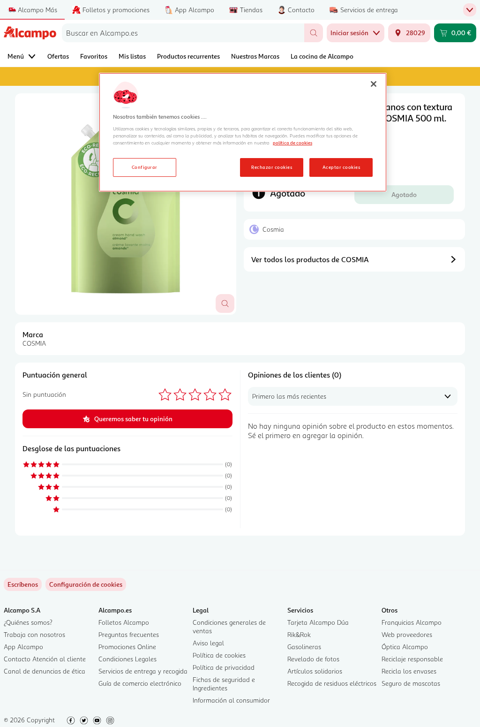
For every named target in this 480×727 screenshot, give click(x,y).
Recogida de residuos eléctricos (331, 683)
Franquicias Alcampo (412, 622)
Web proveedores (407, 634)
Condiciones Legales (127, 659)
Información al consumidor (231, 700)
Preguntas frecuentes (128, 634)
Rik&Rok (299, 634)
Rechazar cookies (271, 167)
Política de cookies (219, 655)
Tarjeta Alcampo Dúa (318, 622)
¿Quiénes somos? (28, 622)
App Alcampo (23, 647)
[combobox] (183, 33)
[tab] (125, 204)
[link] (85, 584)
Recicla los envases (409, 671)
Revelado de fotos (313, 659)
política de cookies (292, 142)
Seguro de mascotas (411, 683)
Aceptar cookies (341, 167)
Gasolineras (304, 647)
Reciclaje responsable (412, 659)
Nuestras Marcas (255, 56)
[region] (243, 132)
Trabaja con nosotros (34, 634)
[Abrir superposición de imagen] (225, 303)
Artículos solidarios (314, 671)
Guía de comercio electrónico (139, 683)
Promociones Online (127, 647)
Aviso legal (208, 643)
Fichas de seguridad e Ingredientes (224, 683)
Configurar (145, 167)
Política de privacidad (224, 667)
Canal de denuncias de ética (44, 671)
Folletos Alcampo (123, 622)
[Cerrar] (373, 84)
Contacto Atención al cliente (45, 659)
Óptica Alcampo (405, 647)
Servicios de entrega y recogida (143, 671)
